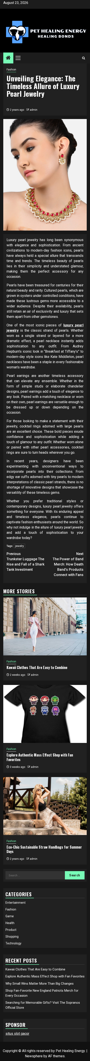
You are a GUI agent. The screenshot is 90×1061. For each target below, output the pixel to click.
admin (33, 109)
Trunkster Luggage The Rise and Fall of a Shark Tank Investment (25, 562)
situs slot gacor (17, 1033)
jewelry (19, 546)
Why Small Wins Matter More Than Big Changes (39, 984)
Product (10, 929)
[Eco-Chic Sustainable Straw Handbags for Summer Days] (45, 806)
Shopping (12, 936)
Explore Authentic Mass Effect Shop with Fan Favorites (40, 757)
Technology (13, 943)
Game (9, 916)
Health (9, 923)
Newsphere (34, 1056)
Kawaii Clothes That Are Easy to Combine (37, 667)
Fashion (11, 69)
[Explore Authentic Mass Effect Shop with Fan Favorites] (45, 714)
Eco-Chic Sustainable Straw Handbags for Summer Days (44, 849)
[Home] (8, 58)
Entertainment (15, 902)
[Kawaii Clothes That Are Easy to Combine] (45, 626)
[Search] (83, 58)
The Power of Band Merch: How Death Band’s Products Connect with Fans (68, 564)
